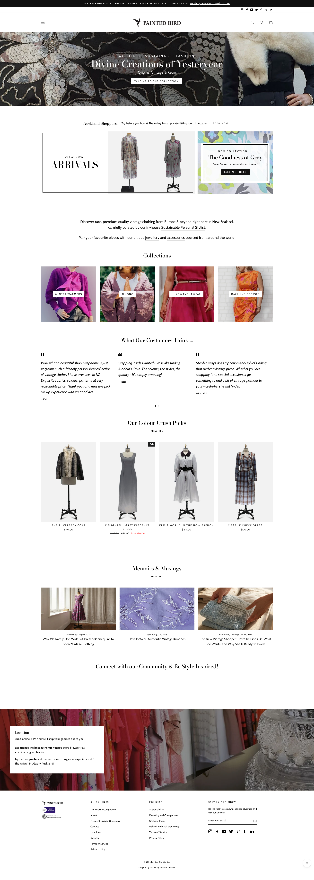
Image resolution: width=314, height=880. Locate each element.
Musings (235, 634)
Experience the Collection (156, 78)
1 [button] (156, 406)
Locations (95, 832)
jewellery (152, 237)
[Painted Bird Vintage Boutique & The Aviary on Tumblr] (245, 831)
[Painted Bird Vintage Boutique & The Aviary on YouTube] (224, 831)
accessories (176, 237)
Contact (94, 826)
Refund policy (97, 849)
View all (157, 431)
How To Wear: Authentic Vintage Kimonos (157, 639)
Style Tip (151, 634)
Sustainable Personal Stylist (183, 227)
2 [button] (159, 406)
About (93, 815)
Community (71, 634)
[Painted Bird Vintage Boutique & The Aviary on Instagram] (210, 831)
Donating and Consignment (163, 815)
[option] (157, 3)
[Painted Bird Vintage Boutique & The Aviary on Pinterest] (238, 831)
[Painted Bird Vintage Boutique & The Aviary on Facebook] (217, 831)
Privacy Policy (156, 837)
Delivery (94, 837)
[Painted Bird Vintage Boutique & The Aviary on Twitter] (231, 831)
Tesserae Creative (167, 867)
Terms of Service (99, 843)
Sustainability (156, 809)
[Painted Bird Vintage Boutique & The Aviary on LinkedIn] (252, 831)
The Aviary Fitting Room (103, 809)
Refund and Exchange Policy (164, 826)
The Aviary (21, 763)
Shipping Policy (157, 820)
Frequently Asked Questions (105, 820)
